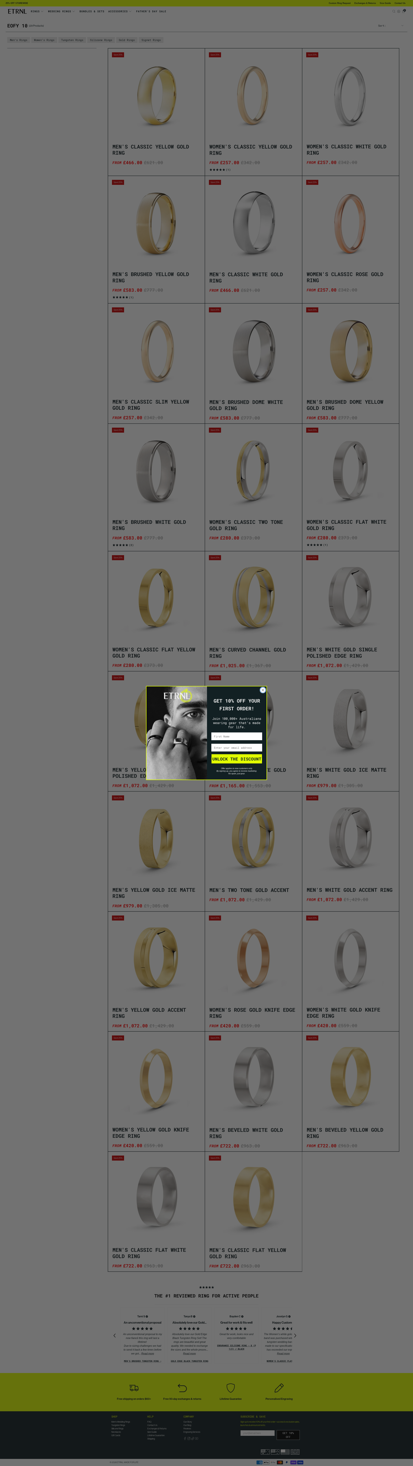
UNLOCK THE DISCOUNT (236, 759)
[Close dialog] (263, 690)
